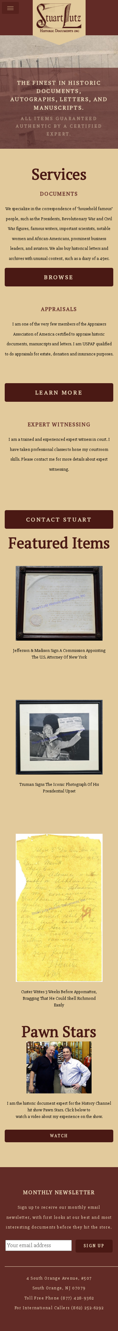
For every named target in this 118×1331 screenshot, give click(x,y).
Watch (59, 1135)
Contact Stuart (59, 519)
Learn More (59, 392)
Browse (59, 277)
